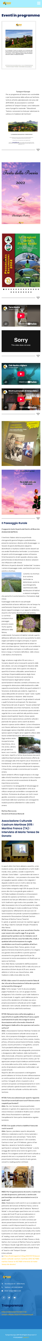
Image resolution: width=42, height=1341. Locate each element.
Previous (5, 260)
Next (37, 260)
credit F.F (26, 1337)
